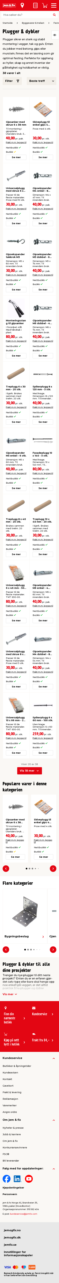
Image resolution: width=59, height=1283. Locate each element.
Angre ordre (10, 1112)
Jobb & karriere (12, 1134)
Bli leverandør (11, 1160)
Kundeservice (12, 1058)
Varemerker (10, 1105)
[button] (26, 868)
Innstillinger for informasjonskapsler (18, 1253)
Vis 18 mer (27, 770)
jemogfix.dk (12, 1237)
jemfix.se (10, 1244)
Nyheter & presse (13, 1127)
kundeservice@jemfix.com (23, 1214)
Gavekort (8, 1085)
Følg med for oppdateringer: (23, 1168)
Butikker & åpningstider (17, 1066)
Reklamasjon (10, 1098)
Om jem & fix (12, 1119)
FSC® (6, 1154)
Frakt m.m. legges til (16, 142)
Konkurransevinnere (15, 1147)
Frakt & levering (12, 1092)
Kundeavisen (10, 1072)
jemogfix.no (12, 1230)
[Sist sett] (55, 35)
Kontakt (7, 1079)
